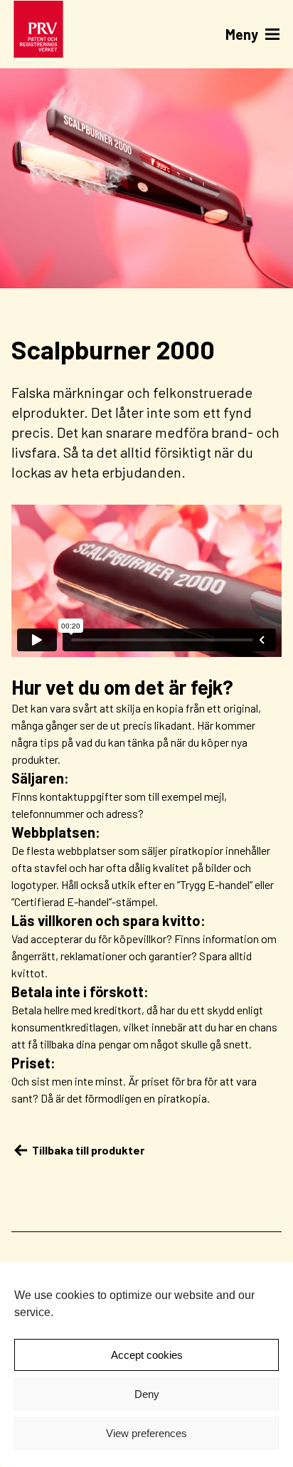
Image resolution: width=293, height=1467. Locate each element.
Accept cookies (147, 1355)
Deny (146, 1394)
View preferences (146, 1433)
